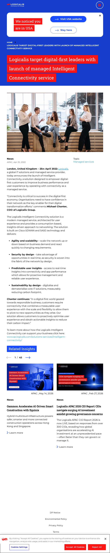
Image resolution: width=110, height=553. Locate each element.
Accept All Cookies (75, 547)
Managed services (83, 161)
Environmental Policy (56, 519)
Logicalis (63, 168)
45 (20, 357)
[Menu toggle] (99, 5)
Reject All (97, 547)
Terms (56, 532)
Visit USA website (71, 19)
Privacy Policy (56, 525)
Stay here (66, 30)
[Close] (105, 539)
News (10, 158)
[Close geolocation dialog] (100, 15)
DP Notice (55, 512)
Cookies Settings (19, 547)
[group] (30, 433)
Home (9, 42)
